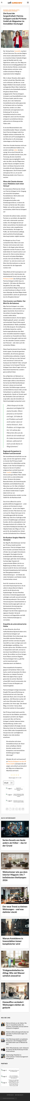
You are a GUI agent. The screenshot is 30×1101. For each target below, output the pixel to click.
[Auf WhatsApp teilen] (7, 809)
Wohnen (14, 11)
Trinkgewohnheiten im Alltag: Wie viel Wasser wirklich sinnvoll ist (14, 973)
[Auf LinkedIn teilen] (22, 809)
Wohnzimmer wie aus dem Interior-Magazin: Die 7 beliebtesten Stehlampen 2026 (15, 876)
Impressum (10, 1095)
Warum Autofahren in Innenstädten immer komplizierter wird (13, 941)
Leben (16, 150)
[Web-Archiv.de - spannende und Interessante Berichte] (15, 3)
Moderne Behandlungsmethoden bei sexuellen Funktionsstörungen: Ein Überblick (17, 1033)
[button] (1, 2)
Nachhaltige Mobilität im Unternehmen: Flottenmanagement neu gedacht (17, 1056)
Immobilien (12, 10)
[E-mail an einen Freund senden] (16, 809)
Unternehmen (7, 11)
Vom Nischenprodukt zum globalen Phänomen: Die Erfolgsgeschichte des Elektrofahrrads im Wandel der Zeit (17, 1041)
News (17, 10)
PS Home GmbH (8, 278)
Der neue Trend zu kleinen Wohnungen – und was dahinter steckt (15, 909)
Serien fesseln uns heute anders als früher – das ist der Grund (15, 843)
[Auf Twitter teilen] (13, 809)
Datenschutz (19, 1095)
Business (5, 10)
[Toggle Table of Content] (10, 783)
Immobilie (17, 51)
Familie (9, 472)
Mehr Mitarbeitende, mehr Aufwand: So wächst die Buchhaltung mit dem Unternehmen (17, 1049)
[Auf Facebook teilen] (10, 809)
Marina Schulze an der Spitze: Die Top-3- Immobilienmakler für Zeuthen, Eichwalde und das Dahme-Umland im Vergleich (17, 1025)
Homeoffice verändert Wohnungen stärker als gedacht (13, 1005)
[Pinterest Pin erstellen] (19, 809)
